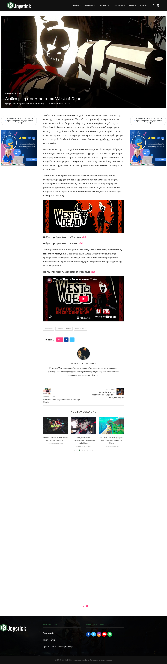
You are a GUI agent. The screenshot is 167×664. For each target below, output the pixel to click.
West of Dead (80, 329)
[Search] (153, 5)
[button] (46, 434)
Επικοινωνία (48, 633)
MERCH (143, 5)
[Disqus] (83, 490)
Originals (104, 5)
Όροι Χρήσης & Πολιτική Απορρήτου (59, 646)
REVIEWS (89, 5)
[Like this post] (60, 339)
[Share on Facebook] (66, 339)
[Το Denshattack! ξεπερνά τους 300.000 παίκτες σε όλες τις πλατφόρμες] (111, 425)
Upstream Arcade (64, 329)
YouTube (118, 5)
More (131, 5)
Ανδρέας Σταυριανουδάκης (30, 103)
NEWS (76, 5)
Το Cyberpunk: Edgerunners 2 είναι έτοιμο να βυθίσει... (83, 440)
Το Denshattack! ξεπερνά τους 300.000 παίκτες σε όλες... (111, 440)
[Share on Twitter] (72, 339)
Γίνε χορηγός (49, 640)
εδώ (84, 237)
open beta (49, 329)
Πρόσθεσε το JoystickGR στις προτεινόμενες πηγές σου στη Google (149, 121)
